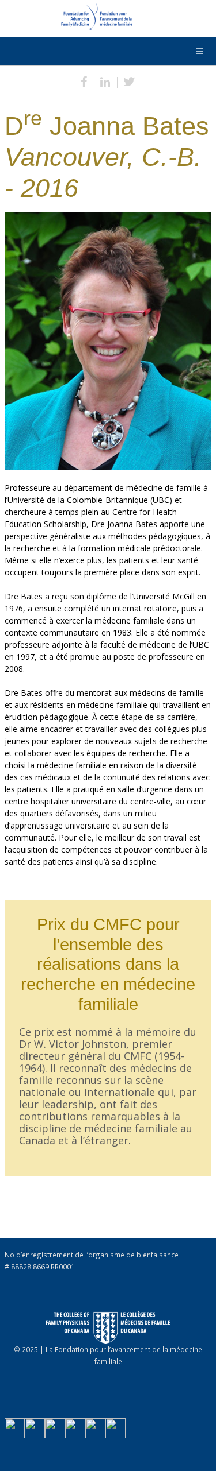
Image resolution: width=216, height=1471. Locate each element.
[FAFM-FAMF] (68, 19)
